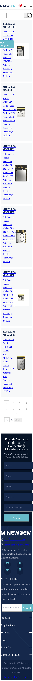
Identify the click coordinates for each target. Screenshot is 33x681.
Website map (23, 677)
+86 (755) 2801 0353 (14, 539)
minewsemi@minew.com (16, 544)
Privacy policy (10, 677)
